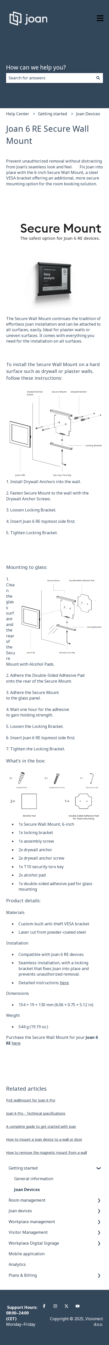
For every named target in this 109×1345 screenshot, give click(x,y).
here (64, 982)
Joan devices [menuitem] (20, 1211)
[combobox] (49, 78)
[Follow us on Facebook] (44, 1306)
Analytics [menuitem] (17, 1264)
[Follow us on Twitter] (66, 1306)
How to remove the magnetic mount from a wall (46, 1152)
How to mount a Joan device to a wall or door (44, 1139)
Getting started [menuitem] (23, 1168)
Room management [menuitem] (27, 1200)
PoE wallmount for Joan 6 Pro (30, 1100)
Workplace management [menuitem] (32, 1221)
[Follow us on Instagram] (55, 1306)
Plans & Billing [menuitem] (23, 1275)
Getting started (52, 114)
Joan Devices (88, 114)
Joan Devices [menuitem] (27, 1189)
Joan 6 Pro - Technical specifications (35, 1113)
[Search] (98, 78)
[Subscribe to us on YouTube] (78, 1306)
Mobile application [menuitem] (27, 1254)
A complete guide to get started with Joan (41, 1126)
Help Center (17, 114)
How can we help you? (36, 67)
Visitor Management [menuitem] (28, 1232)
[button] (99, 1168)
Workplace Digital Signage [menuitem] (34, 1243)
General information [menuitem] (33, 1178)
